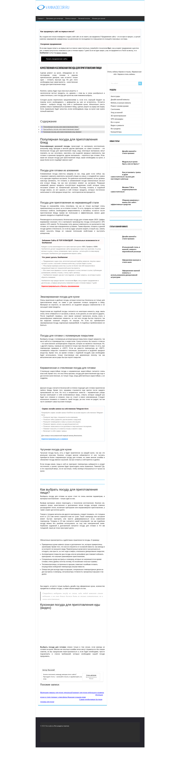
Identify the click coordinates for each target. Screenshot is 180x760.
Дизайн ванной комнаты (120, 99)
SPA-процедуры (117, 119)
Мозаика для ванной (98, 18)
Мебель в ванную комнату (121, 103)
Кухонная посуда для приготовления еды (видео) (61, 132)
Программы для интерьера (54, 18)
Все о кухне (115, 122)
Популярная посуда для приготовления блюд (59, 127)
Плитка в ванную (70, 18)
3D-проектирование (118, 116)
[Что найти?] (140, 83)
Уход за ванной (116, 112)
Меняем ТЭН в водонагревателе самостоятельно (124, 189)
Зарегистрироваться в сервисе (54, 439)
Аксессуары (115, 96)
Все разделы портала (61, 726)
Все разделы (116, 129)
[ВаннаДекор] (53, 9)
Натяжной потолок (84, 18)
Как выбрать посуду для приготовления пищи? (60, 129)
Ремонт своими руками (120, 106)
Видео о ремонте (117, 125)
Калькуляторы (116, 132)
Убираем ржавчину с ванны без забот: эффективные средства (125, 202)
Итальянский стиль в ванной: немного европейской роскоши (131, 249)
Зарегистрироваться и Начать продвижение (60, 286)
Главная (40, 18)
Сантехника (115, 109)
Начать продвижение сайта (56, 59)
